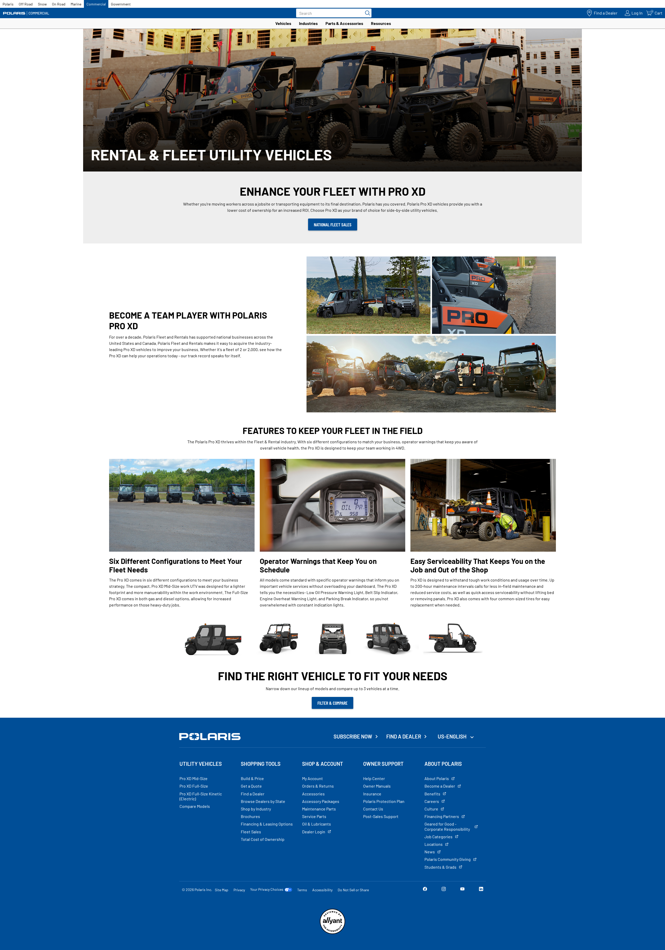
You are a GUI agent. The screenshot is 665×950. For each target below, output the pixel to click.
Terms (302, 890)
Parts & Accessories (344, 23)
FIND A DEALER (403, 736)
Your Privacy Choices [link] (266, 889)
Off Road (26, 4)
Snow (42, 4)
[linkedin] (481, 889)
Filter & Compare (332, 703)
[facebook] (425, 889)
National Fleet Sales (332, 224)
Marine (76, 4)
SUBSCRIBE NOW (353, 736)
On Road (58, 4)
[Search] (366, 13)
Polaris (8, 4)
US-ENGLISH (453, 736)
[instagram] (444, 889)
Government (121, 4)
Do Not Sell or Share (353, 890)
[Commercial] (26, 13)
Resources (381, 23)
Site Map (221, 890)
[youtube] (462, 889)
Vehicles (283, 23)
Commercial (96, 4)
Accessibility (322, 890)
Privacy (239, 890)
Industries (308, 23)
